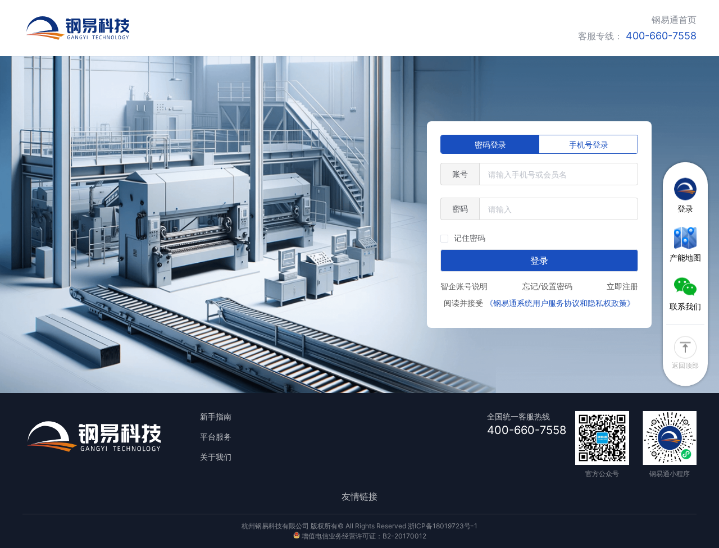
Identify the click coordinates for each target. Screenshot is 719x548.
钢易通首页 (674, 19)
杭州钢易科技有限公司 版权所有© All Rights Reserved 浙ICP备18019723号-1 (359, 526)
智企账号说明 (464, 286)
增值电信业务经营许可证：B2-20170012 (363, 536)
